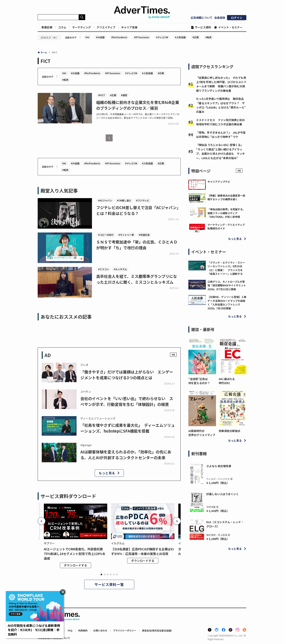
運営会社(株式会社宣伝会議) (157, 630)
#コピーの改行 (106, 234)
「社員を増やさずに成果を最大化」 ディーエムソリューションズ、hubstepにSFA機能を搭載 (127, 428)
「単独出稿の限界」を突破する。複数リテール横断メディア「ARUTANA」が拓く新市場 (226, 213)
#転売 (208, 37)
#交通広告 (144, 234)
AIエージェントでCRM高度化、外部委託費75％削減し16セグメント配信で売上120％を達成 (74, 554)
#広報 (195, 37)
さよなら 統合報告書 (218, 466)
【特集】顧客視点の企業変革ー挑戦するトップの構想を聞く (226, 197)
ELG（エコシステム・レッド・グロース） (225, 524)
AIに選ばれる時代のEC (227, 381)
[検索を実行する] (82, 17)
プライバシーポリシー (124, 630)
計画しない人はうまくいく (222, 494)
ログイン (236, 18)
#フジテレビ (142, 200)
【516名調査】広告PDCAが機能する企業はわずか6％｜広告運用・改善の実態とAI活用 (142, 551)
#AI (87, 37)
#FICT (101, 95)
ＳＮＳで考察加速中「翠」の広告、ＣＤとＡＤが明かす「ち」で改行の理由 (136, 244)
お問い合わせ (100, 630)
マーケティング (81, 27)
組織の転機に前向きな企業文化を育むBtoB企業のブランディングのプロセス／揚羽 (137, 105)
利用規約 (83, 630)
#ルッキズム (120, 269)
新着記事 (47, 27)
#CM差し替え (124, 200)
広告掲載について (201, 18)
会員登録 (219, 18)
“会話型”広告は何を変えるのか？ (199, 381)
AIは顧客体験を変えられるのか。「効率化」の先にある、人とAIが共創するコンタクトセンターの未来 (125, 454)
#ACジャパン (105, 200)
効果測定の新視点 (229, 431)
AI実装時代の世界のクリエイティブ (201, 433)
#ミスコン (103, 269)
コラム (62, 27)
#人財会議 (180, 37)
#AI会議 (100, 37)
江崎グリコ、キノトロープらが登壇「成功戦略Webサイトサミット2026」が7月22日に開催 (226, 285)
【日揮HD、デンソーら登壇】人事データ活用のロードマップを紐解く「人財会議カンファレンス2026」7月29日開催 (226, 302)
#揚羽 (124, 95)
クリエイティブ (106, 27)
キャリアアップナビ (218, 181)
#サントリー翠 (126, 234)
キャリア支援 (129, 27)
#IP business (141, 37)
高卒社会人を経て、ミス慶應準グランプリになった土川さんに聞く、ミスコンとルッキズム (136, 279)
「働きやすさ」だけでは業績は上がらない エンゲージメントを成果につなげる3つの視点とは (126, 374)
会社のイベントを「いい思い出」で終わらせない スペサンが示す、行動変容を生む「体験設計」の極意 (126, 401)
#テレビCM (162, 37)
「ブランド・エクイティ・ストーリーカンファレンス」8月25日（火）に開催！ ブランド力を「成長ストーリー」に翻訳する (226, 268)
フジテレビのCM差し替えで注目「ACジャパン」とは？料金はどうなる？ (138, 210)
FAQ (70, 630)
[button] (41, 521)
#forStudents (119, 37)
